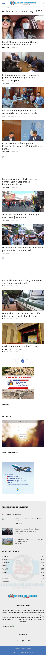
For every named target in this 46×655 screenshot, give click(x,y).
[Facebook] (17, 641)
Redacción (5, 47)
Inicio (3, 8)
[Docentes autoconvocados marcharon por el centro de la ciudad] (23, 234)
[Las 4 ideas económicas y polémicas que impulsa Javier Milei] (23, 267)
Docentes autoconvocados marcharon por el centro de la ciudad (23, 249)
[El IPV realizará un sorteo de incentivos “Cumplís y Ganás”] (7, 541)
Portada (17, 649)
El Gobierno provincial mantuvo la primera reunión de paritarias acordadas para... (20, 78)
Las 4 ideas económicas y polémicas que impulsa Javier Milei (22, 281)
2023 (8, 8)
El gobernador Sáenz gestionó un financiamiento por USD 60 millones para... (22, 146)
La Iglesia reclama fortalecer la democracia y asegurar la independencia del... (19, 182)
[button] (43, 3)
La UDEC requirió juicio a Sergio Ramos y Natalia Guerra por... (19, 43)
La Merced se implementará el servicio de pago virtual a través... (20, 112)
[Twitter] (23, 641)
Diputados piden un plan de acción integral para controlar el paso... (21, 314)
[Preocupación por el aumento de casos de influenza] (7, 521)
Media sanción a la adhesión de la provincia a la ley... (20, 347)
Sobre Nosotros (26, 649)
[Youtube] (29, 641)
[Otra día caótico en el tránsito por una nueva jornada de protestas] (23, 201)
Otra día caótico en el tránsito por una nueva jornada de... (21, 216)
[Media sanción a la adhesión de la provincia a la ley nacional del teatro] (23, 333)
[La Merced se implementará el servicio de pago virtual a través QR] (23, 97)
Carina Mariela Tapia (9, 116)
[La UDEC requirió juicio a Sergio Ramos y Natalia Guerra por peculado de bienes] (23, 27)
